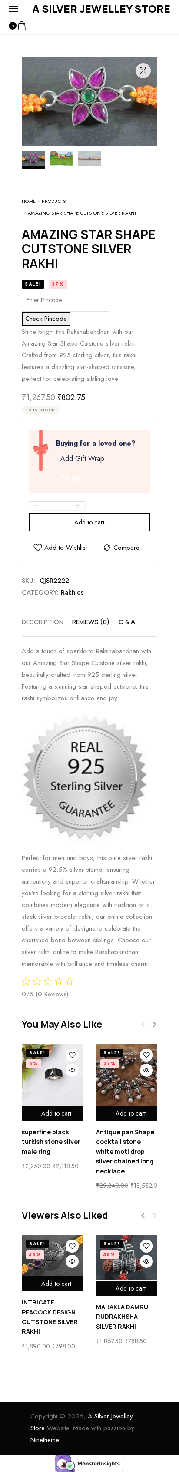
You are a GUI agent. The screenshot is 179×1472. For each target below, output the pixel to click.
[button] (154, 1024)
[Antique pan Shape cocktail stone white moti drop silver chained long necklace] (126, 1075)
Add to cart (89, 522)
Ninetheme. (45, 1440)
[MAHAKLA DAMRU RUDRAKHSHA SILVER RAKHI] (126, 1257)
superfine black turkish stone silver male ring (51, 1142)
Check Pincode (46, 318)
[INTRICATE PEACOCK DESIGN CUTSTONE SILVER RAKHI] (52, 1255)
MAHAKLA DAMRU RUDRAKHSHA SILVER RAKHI (122, 1317)
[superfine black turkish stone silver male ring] (52, 1075)
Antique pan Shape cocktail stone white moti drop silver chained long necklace (125, 1151)
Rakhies (72, 592)
